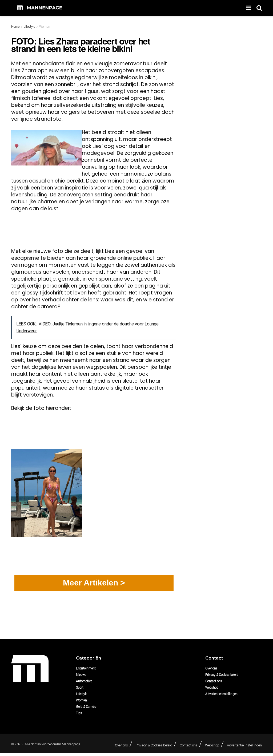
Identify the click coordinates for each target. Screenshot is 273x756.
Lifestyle (29, 27)
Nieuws (81, 675)
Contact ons (213, 681)
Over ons (211, 668)
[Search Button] (259, 8)
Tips (79, 713)
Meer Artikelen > (94, 582)
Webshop (211, 687)
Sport (79, 687)
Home (15, 27)
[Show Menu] (248, 8)
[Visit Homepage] (40, 8)
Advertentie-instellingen (221, 694)
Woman (44, 27)
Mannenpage (71, 744)
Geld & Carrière (86, 707)
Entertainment (86, 668)
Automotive (84, 681)
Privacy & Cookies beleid (221, 675)
